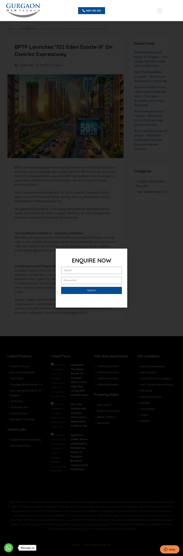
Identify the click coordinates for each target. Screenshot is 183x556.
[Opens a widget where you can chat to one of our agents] (169, 549)
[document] (91, 278)
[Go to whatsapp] (8, 547)
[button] (159, 11)
